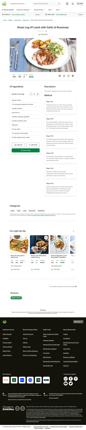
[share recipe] (64, 76)
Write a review (17, 298)
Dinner (12, 210)
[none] (73, 4)
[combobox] (46, 4)
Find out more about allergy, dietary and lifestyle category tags (41, 215)
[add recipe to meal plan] (73, 76)
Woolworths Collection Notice (75, 426)
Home (4, 20)
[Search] (59, 4)
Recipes (10, 20)
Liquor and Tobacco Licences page (38, 417)
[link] (43, 31)
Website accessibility (53, 398)
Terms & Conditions (38, 428)
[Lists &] (67, 4)
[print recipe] (60, 76)
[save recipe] (68, 76)
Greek (18, 210)
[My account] (73, 4)
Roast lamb (26, 20)
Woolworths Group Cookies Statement (58, 426)
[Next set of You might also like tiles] (73, 231)
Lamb (24, 210)
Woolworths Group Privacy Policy (41, 426)
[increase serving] (38, 94)
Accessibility (47, 428)
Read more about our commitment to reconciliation (19, 399)
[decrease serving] (31, 94)
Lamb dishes (17, 20)
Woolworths (44, 34)
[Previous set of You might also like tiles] (69, 231)
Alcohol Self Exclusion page (32, 421)
